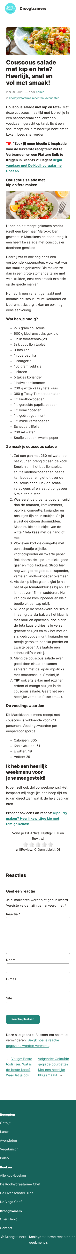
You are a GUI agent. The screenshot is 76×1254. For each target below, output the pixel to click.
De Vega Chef (11, 1202)
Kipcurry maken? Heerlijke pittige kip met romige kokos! (36, 818)
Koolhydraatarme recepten (26, 98)
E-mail (11, 979)
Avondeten (52, 98)
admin (40, 92)
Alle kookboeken (13, 1175)
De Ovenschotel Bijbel (17, 1193)
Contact (6, 1228)
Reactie (13, 914)
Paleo (4, 1158)
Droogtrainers (33, 8)
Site (9, 998)
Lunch (5, 1132)
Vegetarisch (9, 1149)
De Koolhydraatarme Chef (20, 1184)
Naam (10, 960)
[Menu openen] (69, 8)
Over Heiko (8, 1219)
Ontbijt (5, 1123)
